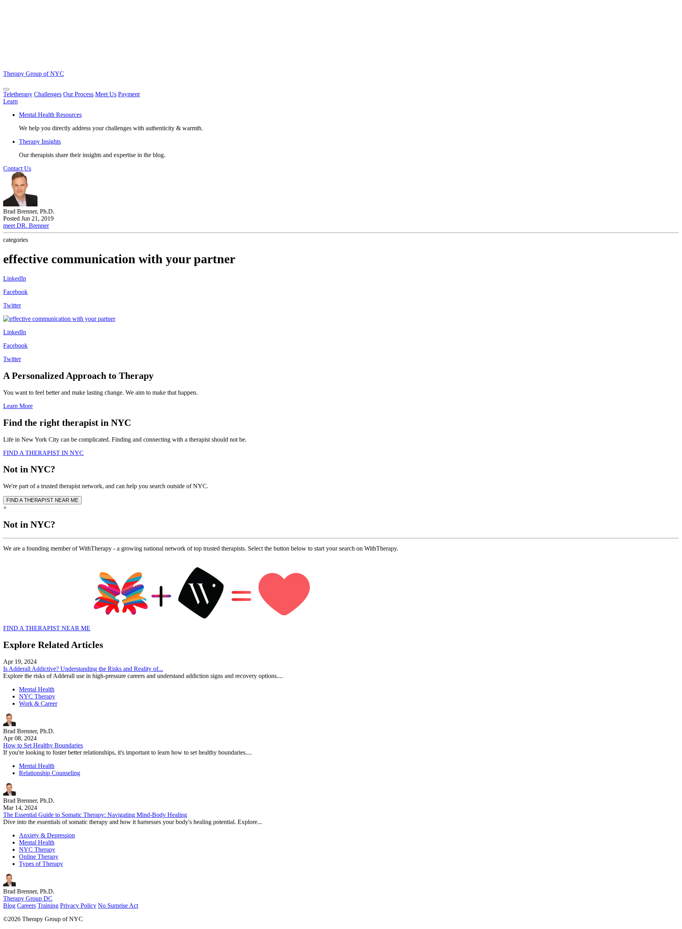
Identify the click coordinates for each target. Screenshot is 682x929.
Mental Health (36, 689)
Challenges (48, 94)
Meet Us (105, 94)
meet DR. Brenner (26, 225)
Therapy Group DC (27, 898)
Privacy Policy (78, 905)
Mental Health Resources (50, 114)
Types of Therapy (41, 863)
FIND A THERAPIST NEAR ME (42, 500)
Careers (26, 905)
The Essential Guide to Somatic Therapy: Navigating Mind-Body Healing (95, 814)
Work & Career (38, 703)
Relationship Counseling (49, 773)
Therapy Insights (40, 141)
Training (47, 905)
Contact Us (17, 168)
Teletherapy (17, 94)
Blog (9, 905)
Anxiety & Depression (47, 835)
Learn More (18, 406)
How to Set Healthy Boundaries (43, 745)
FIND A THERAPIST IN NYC (43, 453)
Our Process (78, 94)
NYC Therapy (37, 696)
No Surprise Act (118, 905)
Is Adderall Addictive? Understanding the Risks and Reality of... (83, 668)
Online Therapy (38, 856)
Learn (10, 101)
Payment (129, 94)
